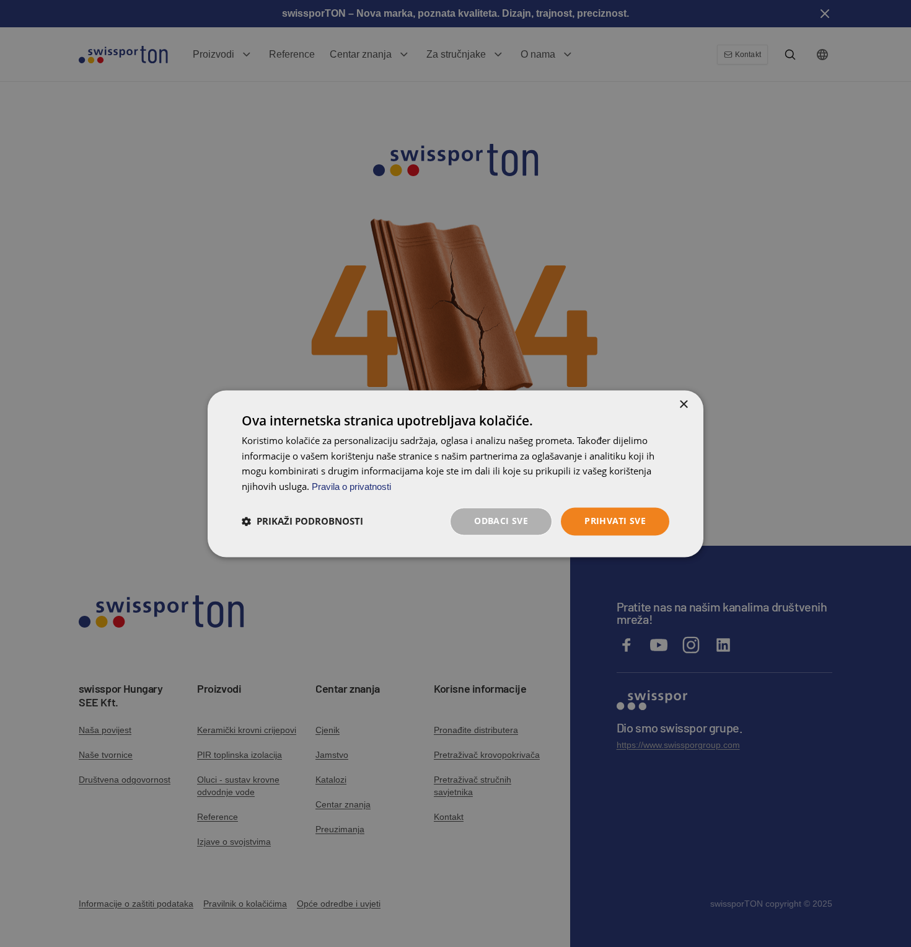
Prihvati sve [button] (615, 521)
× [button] (683, 404)
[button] (302, 521)
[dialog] (455, 473)
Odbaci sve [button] (501, 521)
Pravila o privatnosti (351, 487)
